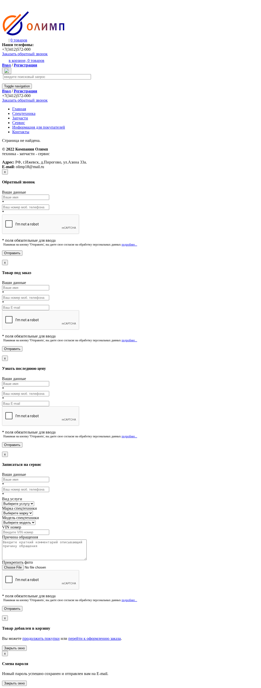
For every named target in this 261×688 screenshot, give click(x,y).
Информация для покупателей (38, 127)
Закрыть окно (14, 648)
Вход (6, 65)
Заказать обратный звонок (25, 54)
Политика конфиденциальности (22, 158)
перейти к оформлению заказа (94, 638)
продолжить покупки (41, 638)
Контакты (20, 132)
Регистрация (25, 65)
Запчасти (20, 118)
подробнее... (129, 244)
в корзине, (26, 60)
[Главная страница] (33, 34)
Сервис (18, 122)
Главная (19, 109)
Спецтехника (23, 113)
